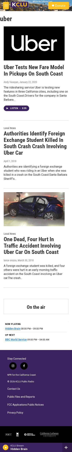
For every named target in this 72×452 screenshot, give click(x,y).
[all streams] (67, 447)
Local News (10, 128)
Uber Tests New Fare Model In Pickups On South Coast (34, 70)
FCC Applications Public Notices (25, 404)
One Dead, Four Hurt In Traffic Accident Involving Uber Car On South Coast (32, 245)
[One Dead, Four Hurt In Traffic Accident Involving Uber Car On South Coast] (34, 209)
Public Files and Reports (21, 396)
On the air (36, 307)
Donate (60, 5)
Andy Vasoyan (11, 82)
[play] (5, 447)
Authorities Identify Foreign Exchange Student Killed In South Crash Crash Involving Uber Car (35, 143)
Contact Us (13, 389)
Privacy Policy (15, 412)
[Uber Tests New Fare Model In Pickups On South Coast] (34, 43)
